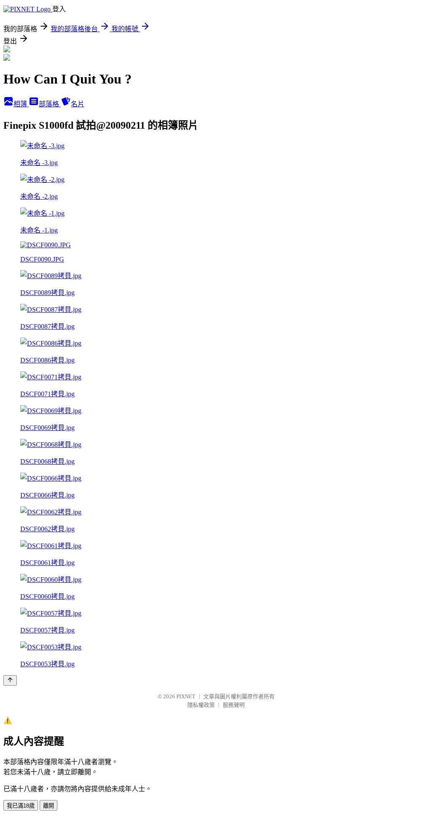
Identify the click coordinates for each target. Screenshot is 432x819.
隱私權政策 (201, 705)
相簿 (21, 104)
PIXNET (185, 696)
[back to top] (10, 680)
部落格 (50, 104)
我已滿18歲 (21, 806)
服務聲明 (234, 705)
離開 (48, 806)
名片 (77, 104)
